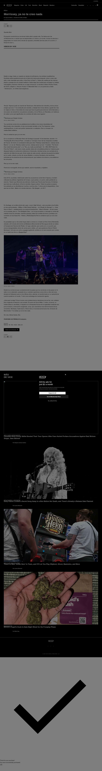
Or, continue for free (52, 400)
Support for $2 (52, 393)
